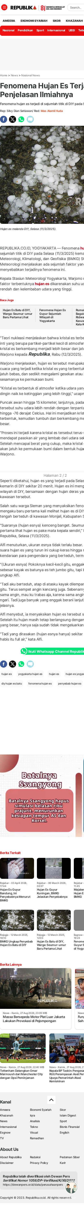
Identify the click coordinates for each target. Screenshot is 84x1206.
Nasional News (30, 75)
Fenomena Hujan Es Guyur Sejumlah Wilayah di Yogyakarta (52, 315)
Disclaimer (6, 1162)
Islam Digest (68, 1115)
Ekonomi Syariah (34, 20)
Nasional (8, 30)
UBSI (72, 30)
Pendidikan (25, 30)
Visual (34, 1132)
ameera (9, 20)
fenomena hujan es (40, 683)
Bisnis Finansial (70, 1126)
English (64, 1132)
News (14, 75)
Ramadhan (37, 1138)
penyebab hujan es (69, 683)
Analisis (35, 1121)
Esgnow (5, 1132)
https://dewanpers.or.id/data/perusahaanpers (33, 1184)
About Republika (11, 1157)
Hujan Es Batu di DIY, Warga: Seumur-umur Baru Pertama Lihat (17, 313)
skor (56, 20)
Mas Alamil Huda (52, 111)
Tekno (34, 1126)
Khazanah (6, 1115)
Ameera (5, 1109)
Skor (63, 1109)
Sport (40, 30)
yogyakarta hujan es (30, 674)
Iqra (32, 1115)
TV (2, 1138)
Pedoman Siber (70, 1157)
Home (3, 75)
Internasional (56, 30)
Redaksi (35, 1157)
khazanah (74, 20)
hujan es (42, 284)
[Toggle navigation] (4, 7)
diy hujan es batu (11, 683)
